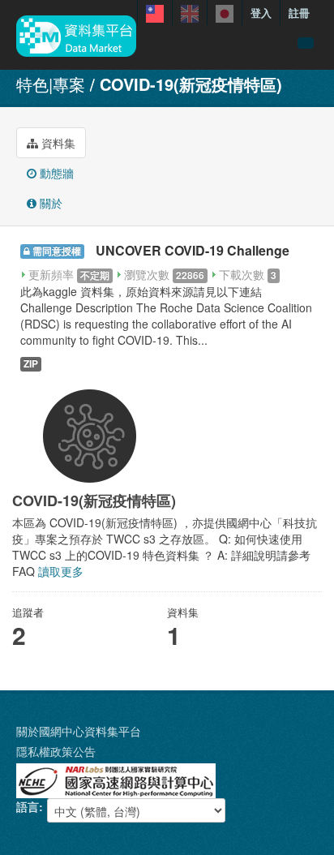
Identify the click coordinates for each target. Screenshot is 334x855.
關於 (49, 203)
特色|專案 (50, 84)
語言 (27, 806)
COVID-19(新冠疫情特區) (191, 84)
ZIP (31, 364)
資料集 (56, 143)
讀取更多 (61, 571)
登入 (261, 12)
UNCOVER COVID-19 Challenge (192, 250)
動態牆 (55, 173)
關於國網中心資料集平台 (78, 731)
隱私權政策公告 (56, 751)
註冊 (299, 12)
